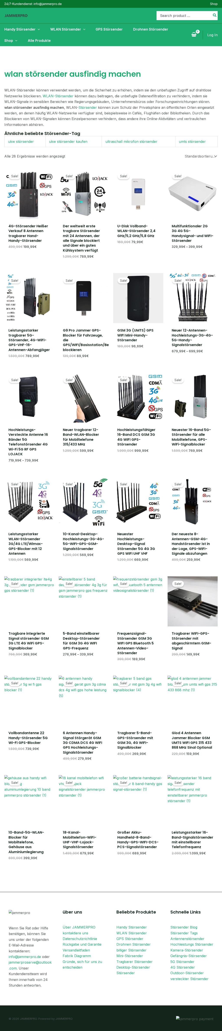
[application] (38, 29)
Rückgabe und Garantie (82, 944)
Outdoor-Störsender (187, 973)
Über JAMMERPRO (79, 927)
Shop (214, 4)
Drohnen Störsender (133, 944)
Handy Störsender (131, 927)
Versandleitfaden (76, 950)
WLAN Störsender (131, 933)
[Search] (215, 15)
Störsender (87, 107)
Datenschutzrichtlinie (80, 939)
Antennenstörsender (187, 939)
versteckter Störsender (189, 979)
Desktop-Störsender (133, 967)
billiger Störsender (131, 950)
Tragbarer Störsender (134, 961)
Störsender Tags (184, 933)
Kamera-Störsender (186, 950)
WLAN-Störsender (58, 96)
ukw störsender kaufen (68, 141)
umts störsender (192, 141)
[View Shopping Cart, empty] (193, 35)
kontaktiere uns (75, 933)
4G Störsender (182, 967)
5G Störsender (182, 961)
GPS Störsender (129, 939)
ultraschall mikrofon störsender (131, 141)
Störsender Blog (183, 927)
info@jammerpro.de (25, 957)
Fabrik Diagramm (77, 956)
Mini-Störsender (129, 956)
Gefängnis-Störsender (188, 956)
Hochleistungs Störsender (191, 944)
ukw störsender (21, 141)
